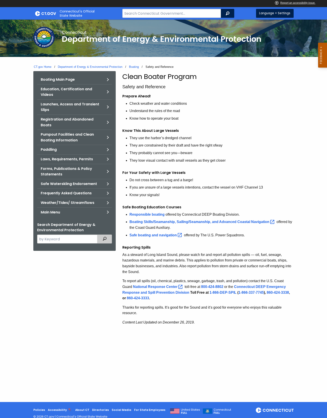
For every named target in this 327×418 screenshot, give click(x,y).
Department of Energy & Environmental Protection (90, 66)
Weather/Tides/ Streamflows (67, 202)
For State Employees (149, 410)
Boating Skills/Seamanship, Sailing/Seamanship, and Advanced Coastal (199, 222)
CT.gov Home (42, 66)
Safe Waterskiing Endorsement (69, 183)
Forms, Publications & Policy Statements (66, 171)
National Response (155, 287)
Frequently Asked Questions (66, 193)
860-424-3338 (278, 292)
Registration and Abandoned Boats (67, 122)
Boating (134, 66)
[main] (163, 211)
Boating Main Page (58, 79)
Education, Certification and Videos (66, 91)
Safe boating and (153, 235)
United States (190, 411)
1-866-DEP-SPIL (223, 292)
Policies (39, 410)
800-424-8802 (212, 287)
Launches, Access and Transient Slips (70, 107)
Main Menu (50, 212)
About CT (82, 410)
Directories (100, 410)
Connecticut (222, 411)
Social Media (121, 410)
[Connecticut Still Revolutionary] (275, 410)
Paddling (49, 149)
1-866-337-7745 (251, 292)
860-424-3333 (138, 298)
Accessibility (57, 410)
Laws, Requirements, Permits (67, 159)
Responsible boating (147, 214)
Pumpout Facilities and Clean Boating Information (67, 137)
